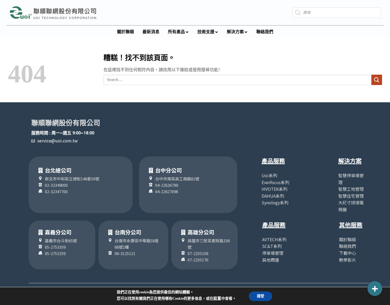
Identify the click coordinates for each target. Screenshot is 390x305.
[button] (374, 288)
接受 (260, 296)
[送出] (376, 80)
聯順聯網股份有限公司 (65, 123)
